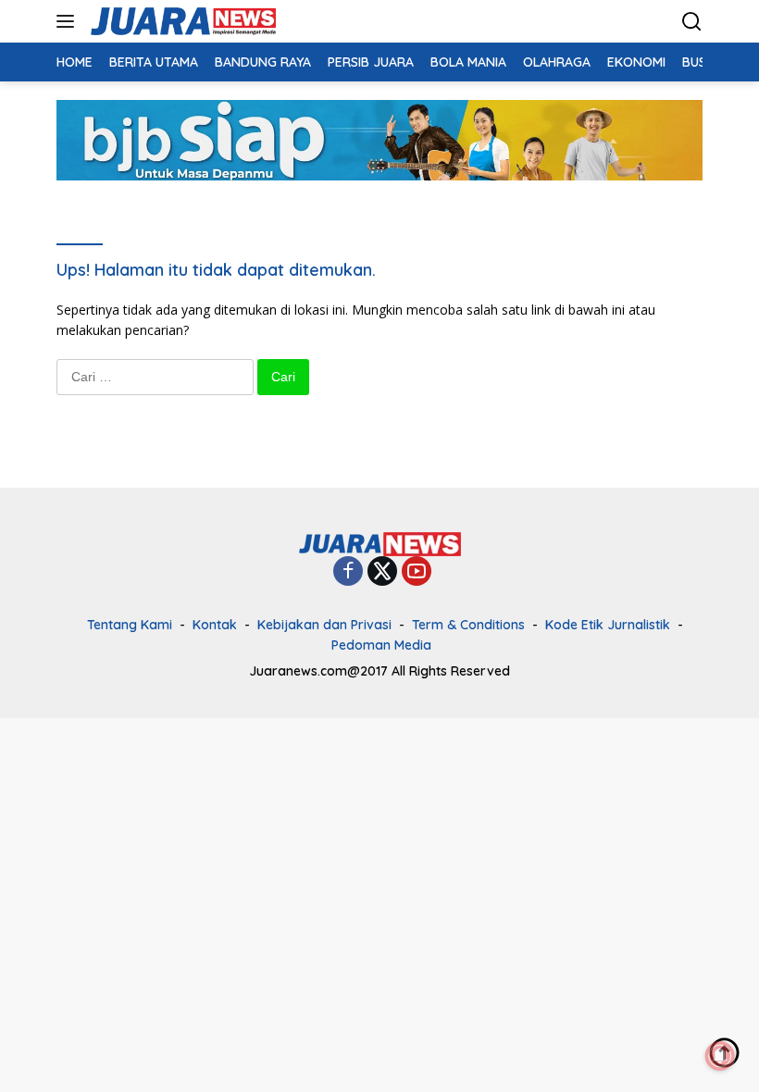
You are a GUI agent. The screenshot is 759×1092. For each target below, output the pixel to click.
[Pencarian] (692, 21)
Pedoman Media (381, 645)
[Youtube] (416, 572)
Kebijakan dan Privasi (324, 624)
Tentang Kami (129, 624)
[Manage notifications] (720, 1056)
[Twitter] (382, 572)
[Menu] (68, 21)
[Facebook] (348, 572)
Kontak (215, 624)
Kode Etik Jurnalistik (607, 624)
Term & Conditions (468, 624)
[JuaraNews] (181, 21)
